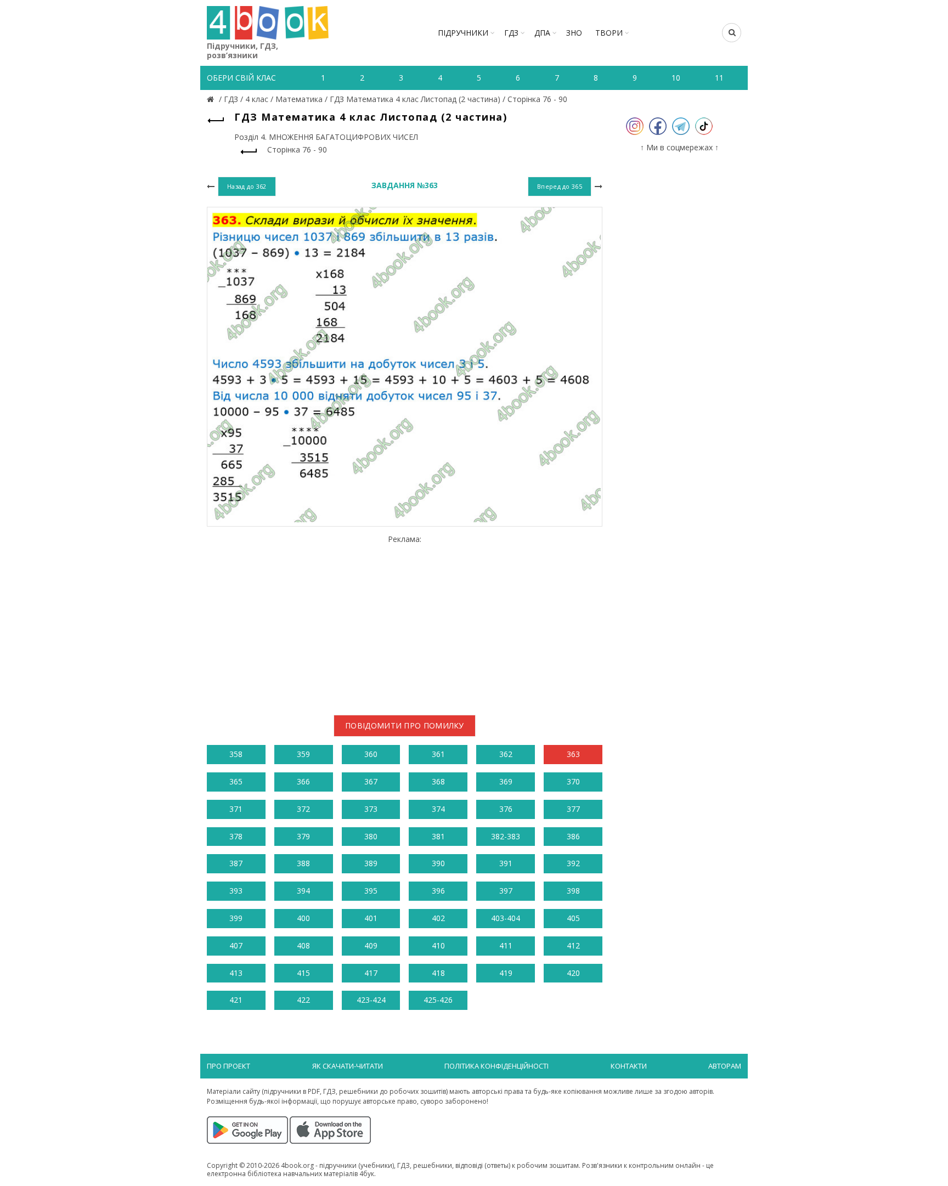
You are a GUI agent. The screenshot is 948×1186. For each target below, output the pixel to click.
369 (505, 781)
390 (438, 863)
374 (438, 809)
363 (573, 754)
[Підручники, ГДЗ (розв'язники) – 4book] (212, 99)
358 (235, 754)
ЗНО (574, 32)
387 (235, 863)
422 (303, 1000)
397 (505, 890)
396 (438, 890)
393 (235, 890)
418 (438, 973)
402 (438, 918)
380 (370, 836)
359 (303, 754)
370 (573, 781)
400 (303, 918)
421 (235, 1000)
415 (303, 973)
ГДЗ (511, 32)
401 (370, 918)
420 (573, 973)
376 (505, 809)
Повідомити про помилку (404, 725)
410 (438, 945)
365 (235, 781)
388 (303, 863)
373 (370, 809)
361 (438, 754)
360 (370, 754)
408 (303, 945)
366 (303, 781)
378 (235, 836)
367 (370, 781)
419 (505, 973)
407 (235, 945)
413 (235, 973)
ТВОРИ (609, 32)
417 (370, 973)
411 (505, 945)
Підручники (463, 32)
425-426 (438, 1000)
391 (505, 863)
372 (303, 809)
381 (438, 836)
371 (235, 809)
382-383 (505, 836)
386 (573, 836)
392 (573, 863)
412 (573, 945)
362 (505, 754)
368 (438, 781)
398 (573, 890)
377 (573, 809)
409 (370, 945)
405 (573, 918)
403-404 (505, 918)
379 (303, 836)
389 (370, 863)
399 (235, 918)
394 (303, 890)
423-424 (371, 1000)
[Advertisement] (404, 620)
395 (370, 890)
